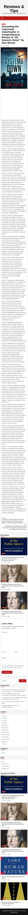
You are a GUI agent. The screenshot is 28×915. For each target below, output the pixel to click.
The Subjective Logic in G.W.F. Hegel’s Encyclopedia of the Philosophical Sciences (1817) (13, 613)
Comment (5, 632)
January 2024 (5, 730)
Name (4, 652)
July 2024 (4, 716)
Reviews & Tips (14, 8)
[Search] (26, 18)
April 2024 (4, 723)
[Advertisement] (14, 104)
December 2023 (5, 732)
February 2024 (5, 727)
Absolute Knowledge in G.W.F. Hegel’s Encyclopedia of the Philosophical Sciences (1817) (13, 586)
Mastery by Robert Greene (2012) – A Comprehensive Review (10, 706)
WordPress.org (5, 768)
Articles (3, 24)
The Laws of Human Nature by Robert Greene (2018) (12, 702)
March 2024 (5, 725)
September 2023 (6, 739)
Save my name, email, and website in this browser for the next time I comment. (13, 666)
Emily (9, 45)
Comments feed (5, 766)
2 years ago (5, 45)
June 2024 (4, 718)
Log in (3, 761)
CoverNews (23, 910)
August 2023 (5, 741)
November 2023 (5, 734)
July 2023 (4, 743)
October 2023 (5, 737)
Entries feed (4, 764)
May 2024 (4, 720)
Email (16, 652)
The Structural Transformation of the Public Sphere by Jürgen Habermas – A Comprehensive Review (13, 559)
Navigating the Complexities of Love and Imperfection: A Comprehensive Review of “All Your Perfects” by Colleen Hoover (14, 527)
